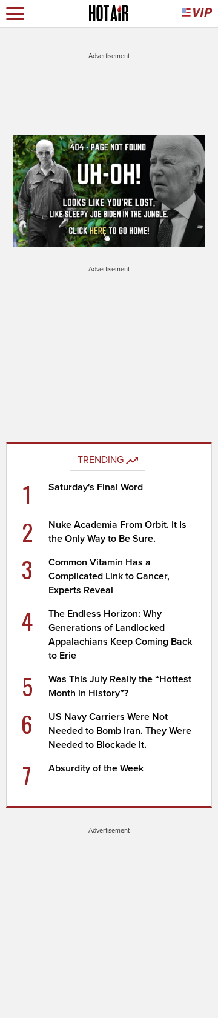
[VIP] (197, 13)
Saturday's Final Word (95, 487)
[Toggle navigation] (15, 13)
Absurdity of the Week (96, 768)
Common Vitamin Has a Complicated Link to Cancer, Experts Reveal (109, 576)
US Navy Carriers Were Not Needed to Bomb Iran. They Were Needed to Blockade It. (119, 731)
